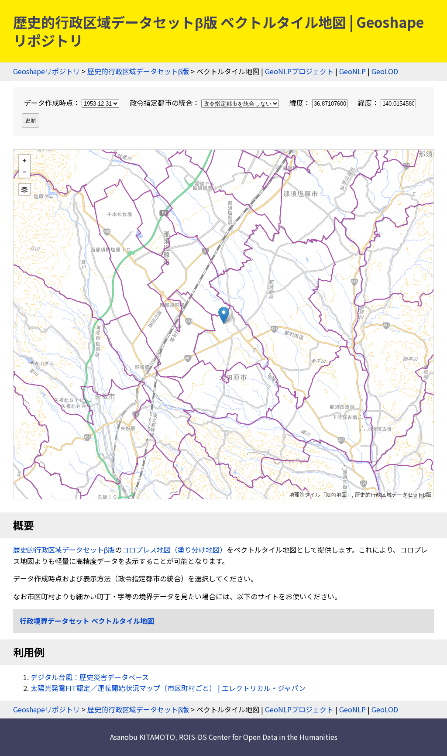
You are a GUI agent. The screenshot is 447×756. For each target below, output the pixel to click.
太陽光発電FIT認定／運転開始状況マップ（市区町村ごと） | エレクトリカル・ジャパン (168, 688)
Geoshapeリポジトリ (46, 71)
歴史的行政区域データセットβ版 (138, 71)
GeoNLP (352, 71)
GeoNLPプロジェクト (299, 71)
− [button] (24, 172)
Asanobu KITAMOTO (142, 737)
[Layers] (24, 189)
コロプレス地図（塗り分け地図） (174, 549)
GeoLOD (384, 71)
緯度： (300, 102)
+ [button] (24, 160)
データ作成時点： (53, 102)
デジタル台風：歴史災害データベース (90, 677)
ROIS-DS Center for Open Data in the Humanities (258, 737)
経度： (369, 102)
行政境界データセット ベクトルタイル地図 (87, 620)
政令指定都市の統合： (165, 102)
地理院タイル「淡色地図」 (320, 494)
